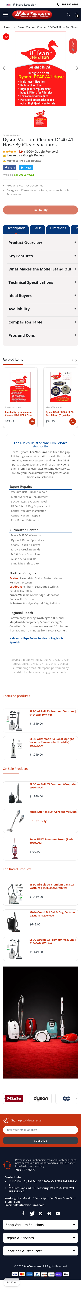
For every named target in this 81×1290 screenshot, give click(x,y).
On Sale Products (15, 768)
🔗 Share (73, 46)
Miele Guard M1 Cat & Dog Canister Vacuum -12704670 (52, 914)
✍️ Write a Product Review (22, 161)
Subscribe (40, 1140)
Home (6, 27)
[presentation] (72, 360)
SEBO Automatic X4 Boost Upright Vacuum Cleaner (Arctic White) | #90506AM (52, 742)
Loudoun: (15, 586)
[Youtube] (58, 1213)
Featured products (16, 696)
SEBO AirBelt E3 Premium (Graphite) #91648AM (53, 785)
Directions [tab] (58, 228)
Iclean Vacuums (13, 407)
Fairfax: (14, 578)
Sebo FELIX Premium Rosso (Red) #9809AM (51, 841)
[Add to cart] (32, 421)
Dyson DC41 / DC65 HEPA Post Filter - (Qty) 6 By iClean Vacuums (59, 414)
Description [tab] (16, 228)
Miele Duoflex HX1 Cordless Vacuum (53, 811)
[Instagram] (40, 1213)
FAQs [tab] (38, 228)
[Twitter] (32, 1213)
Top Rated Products (17, 869)
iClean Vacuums (11, 134)
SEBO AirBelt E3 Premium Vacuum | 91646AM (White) (53, 713)
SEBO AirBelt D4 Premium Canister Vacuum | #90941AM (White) (52, 886)
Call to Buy (38, 820)
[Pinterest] (49, 1213)
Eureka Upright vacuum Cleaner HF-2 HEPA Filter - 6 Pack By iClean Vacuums (19, 414)
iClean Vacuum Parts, (34, 190)
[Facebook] (23, 1213)
